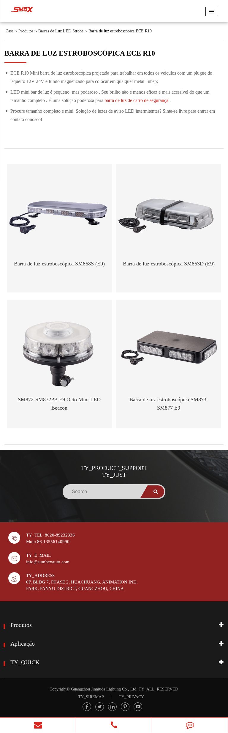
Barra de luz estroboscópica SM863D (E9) (169, 264)
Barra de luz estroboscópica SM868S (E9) (59, 264)
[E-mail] (38, 725)
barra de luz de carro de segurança (137, 100)
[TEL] (114, 725)
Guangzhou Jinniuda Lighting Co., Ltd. (104, 689)
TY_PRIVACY (131, 697)
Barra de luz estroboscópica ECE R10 (120, 31)
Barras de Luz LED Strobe (60, 31)
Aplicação (22, 643)
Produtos (25, 31)
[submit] (156, 491)
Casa (9, 31)
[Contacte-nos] (190, 725)
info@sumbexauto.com (47, 561)
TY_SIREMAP (91, 697)
